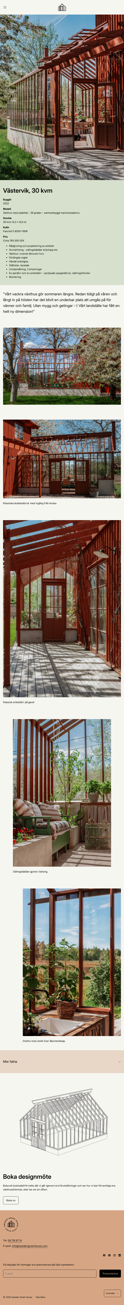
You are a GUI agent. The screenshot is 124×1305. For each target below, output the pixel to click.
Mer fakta (10, 1062)
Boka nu (11, 1200)
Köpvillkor (41, 1297)
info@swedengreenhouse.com (29, 1245)
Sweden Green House (21, 1297)
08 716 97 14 (15, 1240)
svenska (110, 1293)
